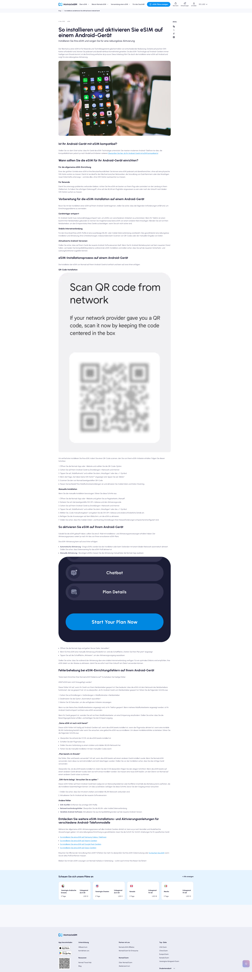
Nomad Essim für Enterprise (128, 951)
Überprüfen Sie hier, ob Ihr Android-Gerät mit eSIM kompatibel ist (133, 153)
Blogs (59, 10)
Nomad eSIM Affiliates (126, 947)
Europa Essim (164, 954)
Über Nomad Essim (125, 962)
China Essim (163, 951)
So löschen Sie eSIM (156, 853)
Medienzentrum (124, 966)
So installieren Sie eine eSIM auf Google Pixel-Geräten (80, 844)
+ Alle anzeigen (188, 876)
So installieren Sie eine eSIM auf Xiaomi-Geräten (78, 841)
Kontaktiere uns (83, 951)
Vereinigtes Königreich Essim (169, 961)
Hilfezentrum (82, 947)
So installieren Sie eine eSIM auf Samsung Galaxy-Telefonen (83, 837)
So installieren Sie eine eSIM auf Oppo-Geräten (78, 848)
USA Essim (163, 947)
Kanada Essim (164, 958)
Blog (80, 966)
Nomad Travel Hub (84, 962)
